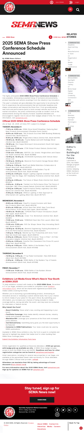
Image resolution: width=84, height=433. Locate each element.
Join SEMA (60, 2)
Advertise (41, 426)
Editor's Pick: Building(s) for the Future (73, 152)
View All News (60, 37)
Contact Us (53, 424)
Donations (41, 429)
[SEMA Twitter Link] (63, 410)
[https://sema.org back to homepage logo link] (79, 9)
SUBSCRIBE (42, 400)
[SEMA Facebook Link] (57, 410)
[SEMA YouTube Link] (75, 410)
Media (49, 426)
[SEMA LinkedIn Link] (69, 410)
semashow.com (21, 118)
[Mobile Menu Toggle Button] (70, 9)
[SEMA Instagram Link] (57, 414)
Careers (57, 426)
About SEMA (42, 424)
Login (77, 2)
